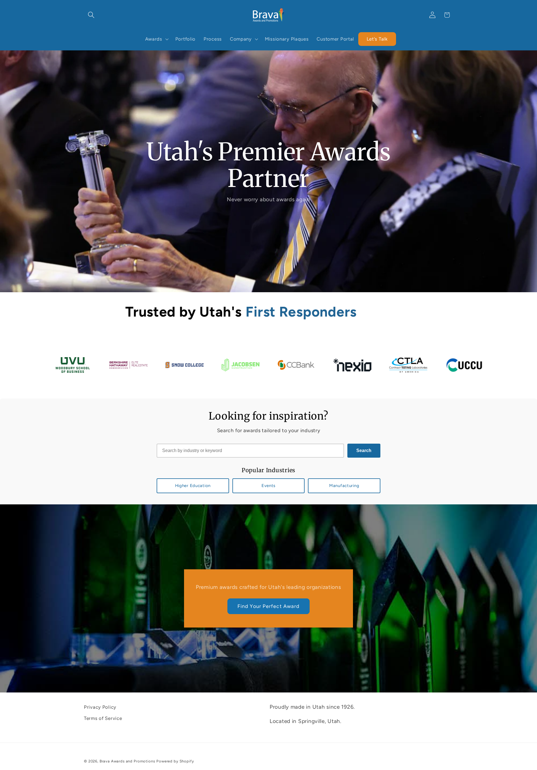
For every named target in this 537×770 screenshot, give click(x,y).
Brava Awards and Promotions (127, 761)
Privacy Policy (100, 707)
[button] (91, 15)
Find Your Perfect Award (268, 606)
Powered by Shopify (175, 761)
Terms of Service (103, 718)
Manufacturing (344, 485)
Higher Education (193, 485)
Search (363, 450)
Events (268, 485)
